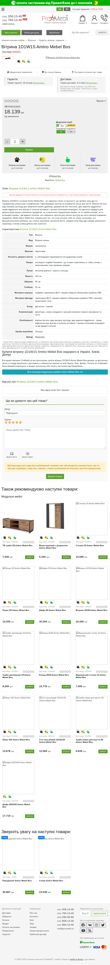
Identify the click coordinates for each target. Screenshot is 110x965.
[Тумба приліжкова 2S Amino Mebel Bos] (18, 648)
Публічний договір (38, 934)
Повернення (8, 931)
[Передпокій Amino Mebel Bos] (18, 853)
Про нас (33, 913)
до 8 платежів (17, 166)
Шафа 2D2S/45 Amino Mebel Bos (16, 805)
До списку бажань (53, 72)
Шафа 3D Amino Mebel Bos (52, 610)
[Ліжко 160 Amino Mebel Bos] (18, 712)
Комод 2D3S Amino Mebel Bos (54, 675)
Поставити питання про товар (88, 72)
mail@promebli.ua (8, 24)
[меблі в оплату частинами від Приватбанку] (55, 3)
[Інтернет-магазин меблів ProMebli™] (55, 18)
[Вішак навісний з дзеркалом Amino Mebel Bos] (55, 518)
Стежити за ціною (13, 106)
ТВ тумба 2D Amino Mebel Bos (17, 545)
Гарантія (6, 934)
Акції (32, 923)
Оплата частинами (11, 927)
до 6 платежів (42, 166)
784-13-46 (14, 20)
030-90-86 (65, 917)
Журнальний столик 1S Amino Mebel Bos (91, 676)
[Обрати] (61, 131)
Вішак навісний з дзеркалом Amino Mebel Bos (53, 546)
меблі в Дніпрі (76, 959)
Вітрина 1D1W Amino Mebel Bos (91, 610)
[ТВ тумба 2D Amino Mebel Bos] (18, 518)
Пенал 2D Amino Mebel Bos (15, 610)
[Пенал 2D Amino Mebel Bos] (18, 583)
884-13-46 (65, 924)
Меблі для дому (31, 32)
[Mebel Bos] (55, 176)
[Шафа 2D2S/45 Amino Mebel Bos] (18, 777)
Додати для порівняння (21, 72)
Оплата (5, 920)
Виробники (54, 32)
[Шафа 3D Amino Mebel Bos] (55, 583)
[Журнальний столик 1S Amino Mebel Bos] (91, 648)
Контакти (34, 916)
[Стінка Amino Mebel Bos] (55, 853)
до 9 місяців (93, 166)
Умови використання (39, 931)
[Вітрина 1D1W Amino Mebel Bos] (91, 583)
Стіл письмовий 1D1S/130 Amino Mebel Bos (52, 741)
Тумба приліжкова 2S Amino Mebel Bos (16, 676)
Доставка (6, 913)
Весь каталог (11, 32)
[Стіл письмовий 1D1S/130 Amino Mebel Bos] (55, 712)
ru (67, 9)
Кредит (5, 923)
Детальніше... (39, 83)
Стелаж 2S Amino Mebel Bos (90, 545)
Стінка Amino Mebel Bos (51, 880)
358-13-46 (13, 16)
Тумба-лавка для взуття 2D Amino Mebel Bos (89, 741)
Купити (29, 557)
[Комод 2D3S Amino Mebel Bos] (55, 648)
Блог (32, 920)
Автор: (7, 409)
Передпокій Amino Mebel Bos (17, 880)
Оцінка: (7, 419)
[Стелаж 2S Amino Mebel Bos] (91, 518)
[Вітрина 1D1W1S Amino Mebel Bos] (63, 57)
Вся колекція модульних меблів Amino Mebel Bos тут (55, 372)
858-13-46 (65, 920)
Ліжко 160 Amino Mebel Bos (16, 740)
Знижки (33, 927)
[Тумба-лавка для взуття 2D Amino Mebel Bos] (91, 712)
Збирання (6, 916)
